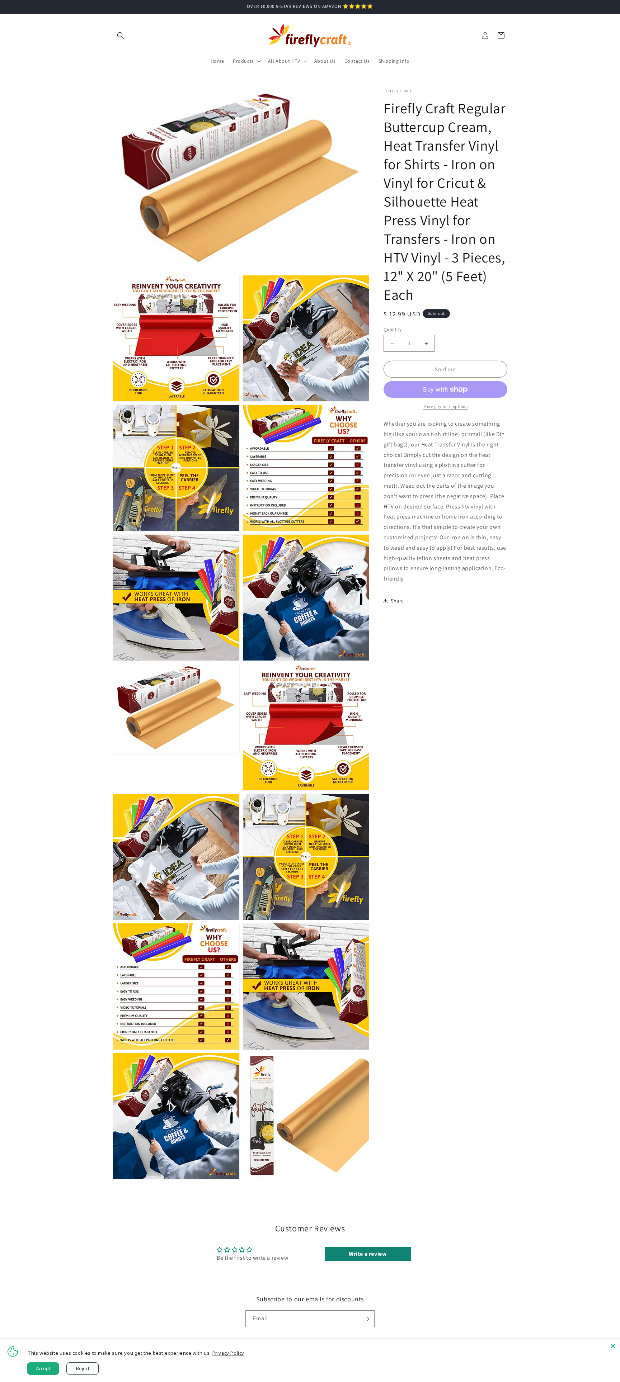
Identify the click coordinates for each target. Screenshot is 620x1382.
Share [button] (397, 600)
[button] (120, 35)
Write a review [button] (367, 1254)
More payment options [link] (445, 406)
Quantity (392, 329)
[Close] (612, 1346)
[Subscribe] (366, 1319)
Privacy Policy (228, 1353)
